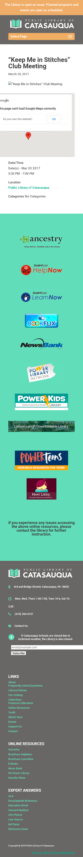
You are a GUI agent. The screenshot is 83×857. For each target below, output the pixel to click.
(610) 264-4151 (24, 614)
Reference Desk (18, 829)
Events (12, 721)
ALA (11, 796)
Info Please (15, 814)
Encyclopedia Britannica (22, 800)
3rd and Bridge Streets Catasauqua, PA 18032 (41, 586)
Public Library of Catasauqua (28, 188)
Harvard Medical (18, 810)
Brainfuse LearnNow (20, 759)
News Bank (15, 768)
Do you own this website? (17, 119)
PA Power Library (18, 773)
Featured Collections (20, 703)
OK (54, 119)
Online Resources (19, 707)
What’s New (15, 717)
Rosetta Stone (16, 777)
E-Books (13, 763)
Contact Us (21, 625)
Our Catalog (15, 695)
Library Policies (17, 690)
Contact (13, 731)
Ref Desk (13, 824)
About (12, 682)
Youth (11, 712)
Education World (18, 805)
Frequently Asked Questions (25, 685)
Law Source (15, 819)
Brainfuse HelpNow (20, 754)
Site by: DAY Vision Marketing (53, 853)
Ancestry (13, 749)
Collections (15, 699)
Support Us (15, 726)
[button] (28, 136)
